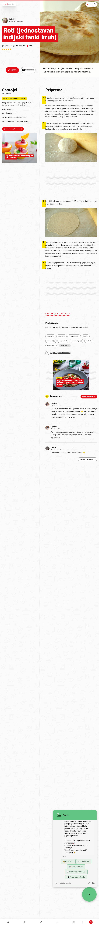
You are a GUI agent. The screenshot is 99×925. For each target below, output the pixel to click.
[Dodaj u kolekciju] (94, 4)
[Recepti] (41, 922)
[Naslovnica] (8, 922)
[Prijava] (91, 922)
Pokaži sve (64, 345)
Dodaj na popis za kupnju (14, 129)
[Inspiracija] (24, 922)
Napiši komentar (87, 396)
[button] (57, 922)
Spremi (14, 70)
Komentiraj (28, 70)
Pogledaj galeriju (56, 314)
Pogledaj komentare (86, 459)
